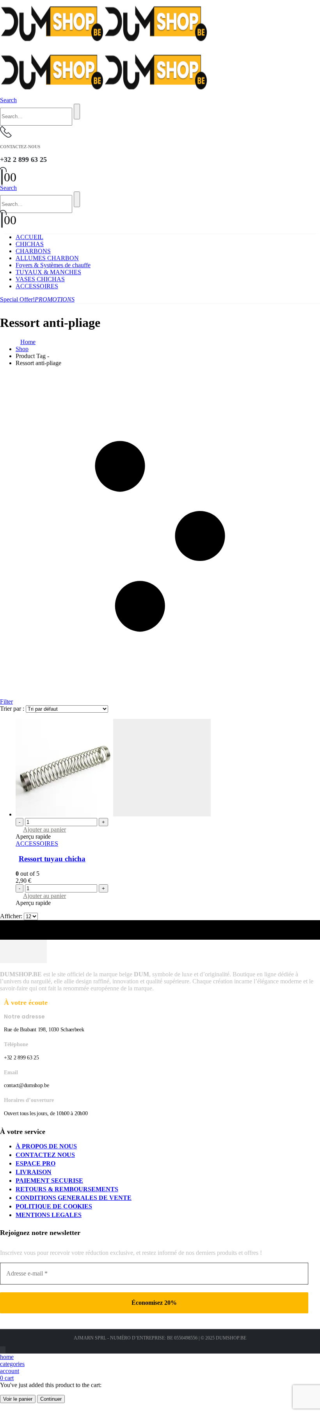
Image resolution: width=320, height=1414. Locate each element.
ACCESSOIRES (37, 286)
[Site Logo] (104, 44)
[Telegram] (4, 1350)
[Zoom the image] (160, 952)
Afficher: (12, 916)
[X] (1, 1350)
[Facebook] (0, 1350)
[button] (8, 100)
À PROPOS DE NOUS (46, 1146)
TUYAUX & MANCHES (48, 272)
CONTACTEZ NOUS (45, 1154)
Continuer (51, 1399)
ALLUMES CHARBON (47, 258)
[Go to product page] (168, 768)
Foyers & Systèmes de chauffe (53, 265)
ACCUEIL (29, 237)
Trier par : (13, 708)
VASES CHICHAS (40, 279)
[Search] (77, 111)
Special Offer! (37, 299)
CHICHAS (30, 244)
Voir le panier (17, 1399)
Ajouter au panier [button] (44, 829)
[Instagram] (3, 1350)
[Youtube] (2, 1350)
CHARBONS (33, 251)
